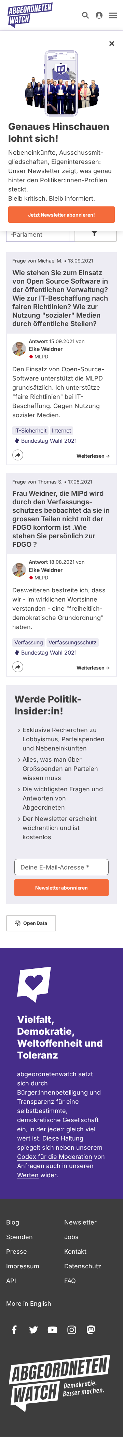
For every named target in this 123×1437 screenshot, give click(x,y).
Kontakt (75, 1251)
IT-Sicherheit (30, 430)
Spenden (19, 1236)
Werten (28, 1175)
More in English (28, 1303)
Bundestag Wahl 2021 (49, 440)
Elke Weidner (46, 348)
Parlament (27, 234)
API (11, 1280)
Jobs (71, 1236)
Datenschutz (82, 1266)
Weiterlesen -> (93, 456)
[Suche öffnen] (85, 15)
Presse (16, 1251)
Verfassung (28, 642)
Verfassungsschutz (73, 642)
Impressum (22, 1266)
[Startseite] (30, 15)
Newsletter (80, 1222)
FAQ (70, 1280)
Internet (61, 430)
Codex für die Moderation (54, 1156)
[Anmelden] (99, 15)
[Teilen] (17, 455)
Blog (12, 1222)
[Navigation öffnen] (113, 15)
